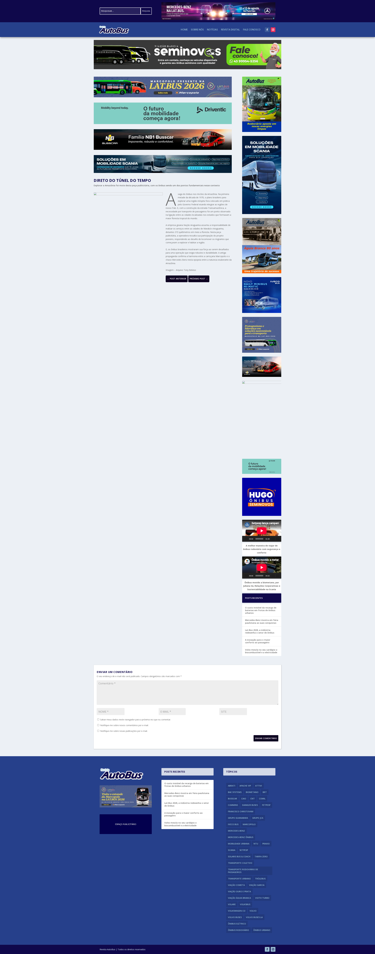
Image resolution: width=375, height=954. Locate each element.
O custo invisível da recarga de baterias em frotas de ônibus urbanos (260, 610)
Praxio (266, 843)
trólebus (260, 878)
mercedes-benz (236, 830)
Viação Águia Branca (239, 898)
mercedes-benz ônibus (240, 837)
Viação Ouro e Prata (239, 891)
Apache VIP (245, 785)
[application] (261, 531)
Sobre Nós (197, 30)
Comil (262, 798)
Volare (232, 904)
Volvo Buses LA (254, 917)
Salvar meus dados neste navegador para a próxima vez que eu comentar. (135, 719)
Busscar (232, 798)
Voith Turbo (262, 898)
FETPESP (266, 805)
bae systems (235, 792)
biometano (252, 792)
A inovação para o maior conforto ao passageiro (257, 641)
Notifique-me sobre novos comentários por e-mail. (124, 725)
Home (184, 30)
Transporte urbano (239, 878)
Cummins (233, 805)
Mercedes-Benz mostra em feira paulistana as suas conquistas (261, 621)
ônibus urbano (261, 930)
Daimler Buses (250, 805)
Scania (231, 850)
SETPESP (244, 850)
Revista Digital (230, 30)
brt (265, 792)
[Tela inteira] (277, 538)
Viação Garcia (256, 885)
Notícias (212, 30)
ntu (256, 843)
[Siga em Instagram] (273, 29)
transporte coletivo (240, 863)
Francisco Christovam (240, 811)
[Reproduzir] (246, 538)
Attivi (258, 785)
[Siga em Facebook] (267, 29)
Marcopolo (249, 824)
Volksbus (245, 904)
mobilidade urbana (238, 843)
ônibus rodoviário (238, 930)
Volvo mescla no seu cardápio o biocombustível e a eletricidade (261, 651)
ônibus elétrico (237, 923)
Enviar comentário (266, 738)
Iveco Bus (233, 824)
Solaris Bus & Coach (239, 856)
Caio (243, 798)
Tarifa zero (261, 856)
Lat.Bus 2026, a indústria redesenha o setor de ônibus (259, 631)
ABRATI (231, 785)
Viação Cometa (236, 885)
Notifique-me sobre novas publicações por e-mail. (124, 731)
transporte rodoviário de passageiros (243, 871)
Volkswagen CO (236, 910)
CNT (252, 798)
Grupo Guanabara (238, 817)
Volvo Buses (235, 917)
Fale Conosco (251, 30)
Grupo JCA (257, 817)
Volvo (253, 910)
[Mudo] (273, 538)
